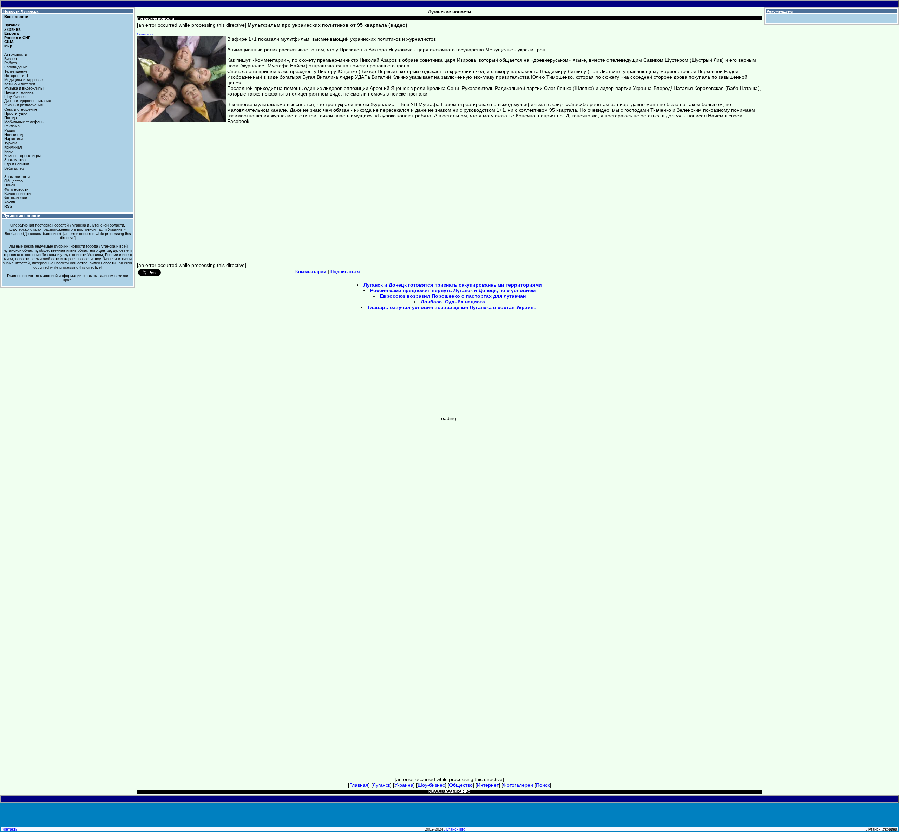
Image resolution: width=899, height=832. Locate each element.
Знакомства (15, 160)
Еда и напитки (16, 164)
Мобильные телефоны (24, 122)
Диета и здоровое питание (27, 101)
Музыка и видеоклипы (24, 88)
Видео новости (17, 193)
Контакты (10, 829)
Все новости (16, 16)
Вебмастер (14, 168)
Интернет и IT (16, 75)
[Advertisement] (390, 365)
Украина (12, 29)
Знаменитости (17, 177)
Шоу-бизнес (15, 96)
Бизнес (10, 59)
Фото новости (16, 189)
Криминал (13, 147)
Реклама (12, 126)
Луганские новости (21, 216)
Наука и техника (18, 92)
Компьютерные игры (22, 155)
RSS (8, 206)
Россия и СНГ (17, 37)
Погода (10, 118)
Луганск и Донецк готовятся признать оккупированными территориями (452, 285)
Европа (11, 33)
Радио (9, 130)
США (9, 42)
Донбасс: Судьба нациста (453, 301)
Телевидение (15, 71)
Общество (13, 181)
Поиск (9, 185)
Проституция (15, 113)
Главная (358, 785)
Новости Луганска (20, 11)
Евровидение (16, 67)
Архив (9, 202)
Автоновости (15, 54)
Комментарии (310, 271)
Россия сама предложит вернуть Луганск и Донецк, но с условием (453, 290)
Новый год (13, 134)
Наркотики (13, 139)
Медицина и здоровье (23, 80)
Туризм (10, 143)
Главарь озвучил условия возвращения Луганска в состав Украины (453, 307)
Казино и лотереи (19, 84)
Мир (8, 46)
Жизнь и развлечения (23, 105)
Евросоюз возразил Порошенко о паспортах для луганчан (453, 296)
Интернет (488, 785)
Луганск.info (454, 829)
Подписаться (345, 271)
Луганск (12, 25)
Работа (10, 63)
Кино (8, 151)
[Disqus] (449, 509)
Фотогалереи (15, 198)
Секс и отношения (20, 109)
